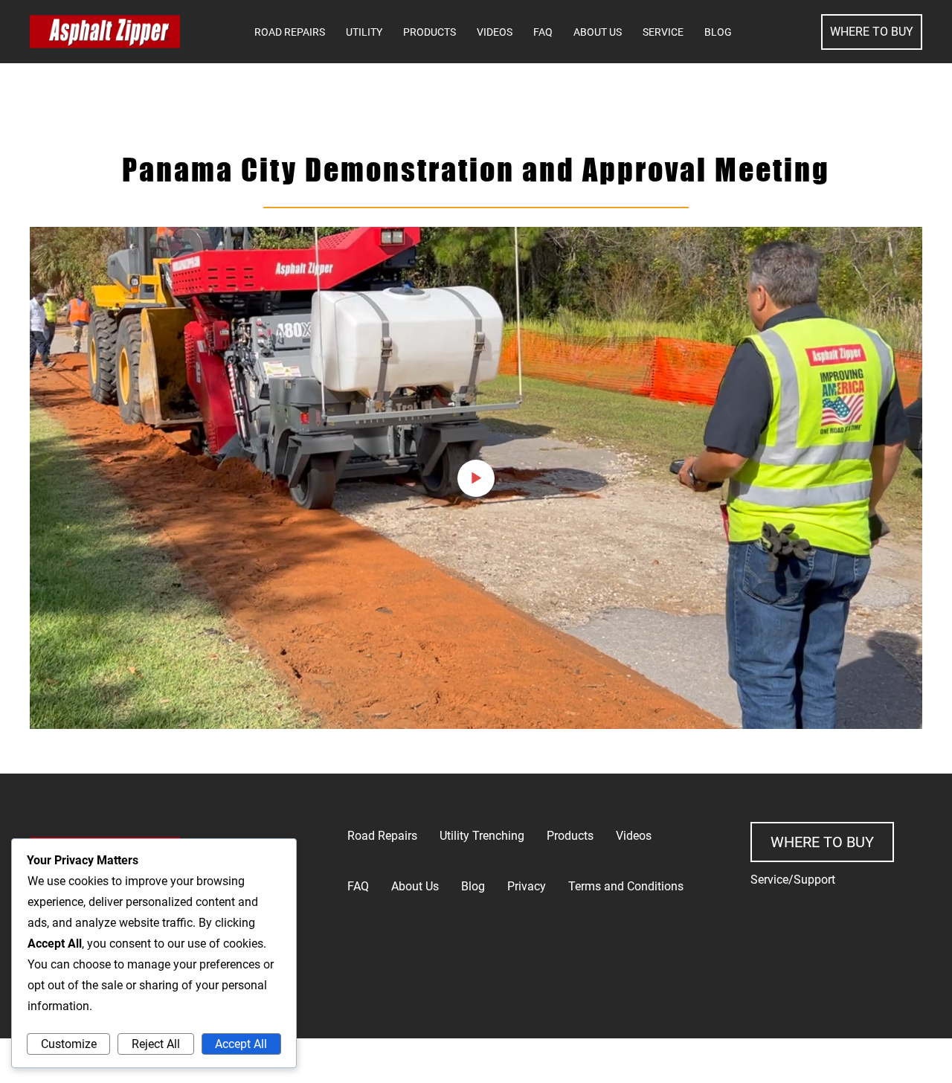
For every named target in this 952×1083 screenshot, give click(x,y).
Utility (364, 32)
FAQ (543, 32)
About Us (597, 32)
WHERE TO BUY (871, 32)
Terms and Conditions (626, 886)
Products (429, 32)
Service (663, 32)
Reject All (156, 1044)
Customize (69, 1044)
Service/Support (792, 879)
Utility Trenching (482, 836)
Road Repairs (289, 32)
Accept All (241, 1044)
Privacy (526, 886)
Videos (494, 32)
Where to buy (822, 842)
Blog (718, 32)
